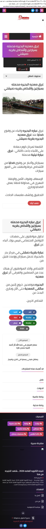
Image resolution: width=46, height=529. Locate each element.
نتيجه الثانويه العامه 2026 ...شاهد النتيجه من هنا (24, 472)
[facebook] (36, 10)
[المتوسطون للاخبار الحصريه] (23, 17)
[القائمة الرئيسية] (5, 36)
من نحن (37, 501)
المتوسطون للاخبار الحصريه (23, 521)
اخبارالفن (36, 428)
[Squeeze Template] (33, 518)
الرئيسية (35, 36)
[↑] (23, 513)
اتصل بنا (37, 495)
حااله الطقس (35, 434)
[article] (23, 344)
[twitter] (32, 10)
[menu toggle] (42, 10)
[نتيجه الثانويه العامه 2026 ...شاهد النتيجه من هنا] (23, 458)
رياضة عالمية (22, 428)
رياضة (26, 423)
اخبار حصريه (20, 64)
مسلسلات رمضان (18, 434)
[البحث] (4, 10)
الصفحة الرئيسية (34, 64)
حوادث (37, 423)
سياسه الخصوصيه (33, 507)
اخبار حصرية (13, 423)
